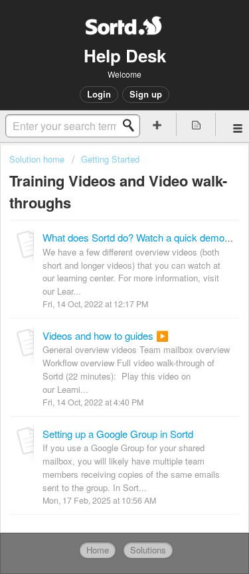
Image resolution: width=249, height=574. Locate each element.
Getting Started (110, 159)
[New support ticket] (157, 124)
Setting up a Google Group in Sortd (117, 434)
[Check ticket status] (196, 124)
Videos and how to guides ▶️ (105, 335)
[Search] (132, 125)
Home (97, 549)
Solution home (38, 159)
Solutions (148, 549)
